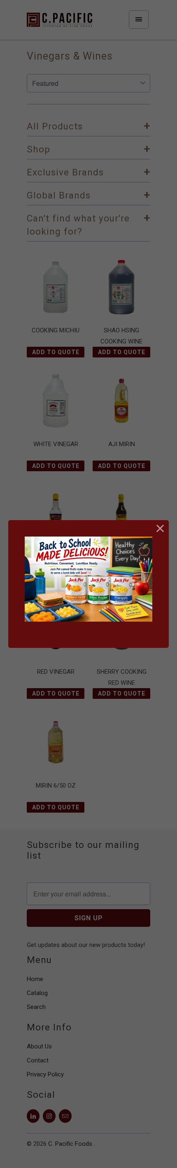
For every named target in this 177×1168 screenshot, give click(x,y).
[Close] (160, 528)
